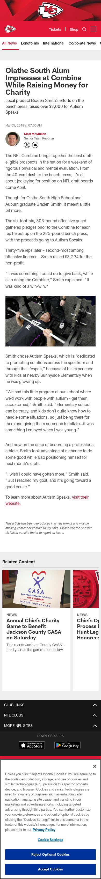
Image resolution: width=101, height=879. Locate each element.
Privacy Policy (44, 830)
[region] (50, 819)
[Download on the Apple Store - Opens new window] (32, 745)
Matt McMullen (35, 134)
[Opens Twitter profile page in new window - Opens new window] (27, 145)
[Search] (84, 29)
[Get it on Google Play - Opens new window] (67, 747)
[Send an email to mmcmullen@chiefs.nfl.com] (35, 145)
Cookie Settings (50, 840)
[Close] (94, 766)
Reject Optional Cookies (50, 854)
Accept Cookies (50, 869)
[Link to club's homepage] (10, 27)
